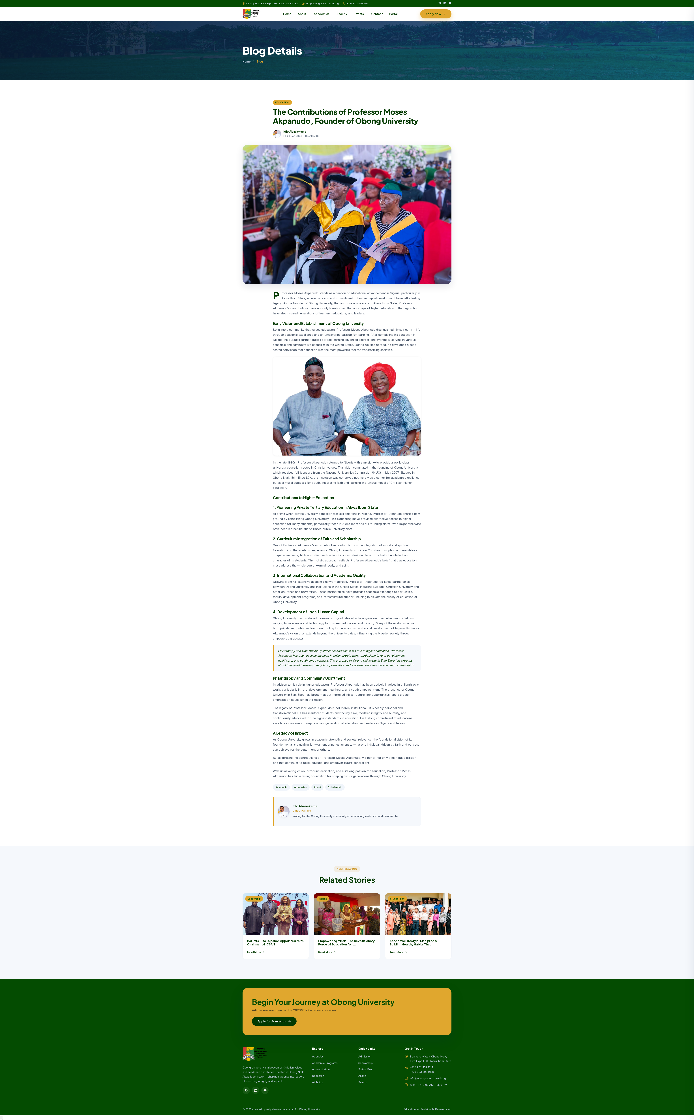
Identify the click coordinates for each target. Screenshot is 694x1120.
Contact (377, 14)
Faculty (342, 14)
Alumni (362, 1076)
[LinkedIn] (445, 4)
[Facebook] (439, 4)
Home (287, 14)
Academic (281, 787)
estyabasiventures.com (280, 1109)
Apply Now (433, 14)
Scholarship (335, 787)
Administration (321, 1069)
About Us (318, 1056)
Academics (321, 14)
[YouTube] (450, 4)
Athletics (317, 1082)
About (302, 14)
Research (318, 1076)
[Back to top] (1, 1118)
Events (359, 14)
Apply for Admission (271, 1021)
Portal (393, 14)
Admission (300, 787)
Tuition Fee (365, 1069)
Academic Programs (325, 1063)
